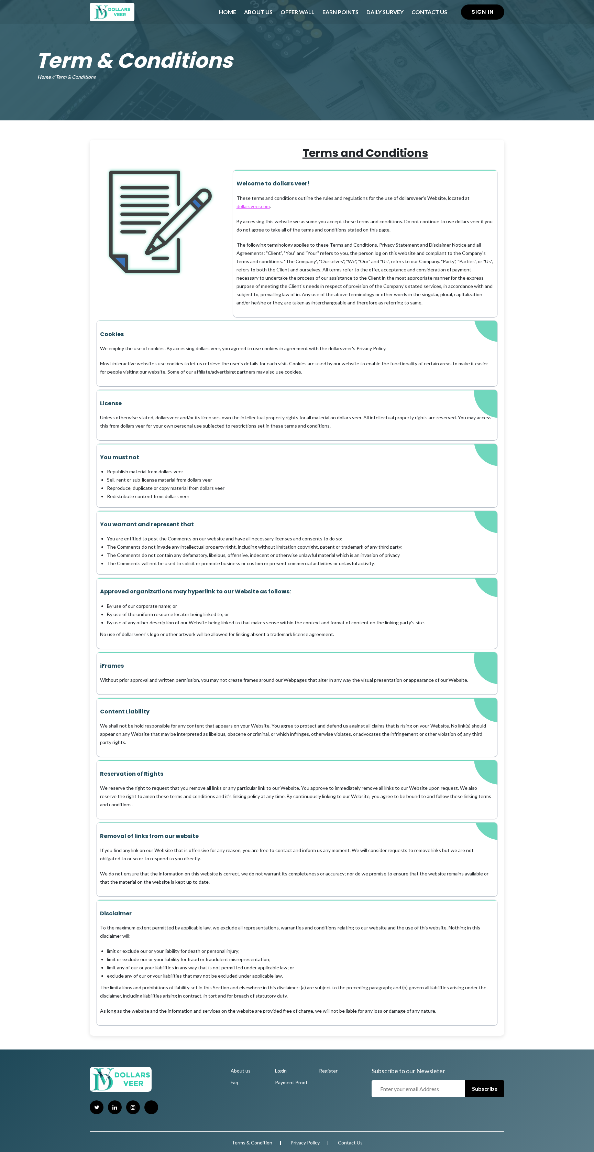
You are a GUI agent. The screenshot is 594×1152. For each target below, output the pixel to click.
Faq (234, 1082)
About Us (258, 12)
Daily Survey (385, 12)
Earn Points (340, 12)
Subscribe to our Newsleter (408, 1071)
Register (328, 1071)
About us (241, 1071)
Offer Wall (297, 12)
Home (227, 12)
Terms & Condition (252, 1142)
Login (281, 1071)
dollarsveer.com (253, 206)
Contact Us (429, 12)
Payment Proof (291, 1082)
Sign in (483, 12)
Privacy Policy (305, 1142)
